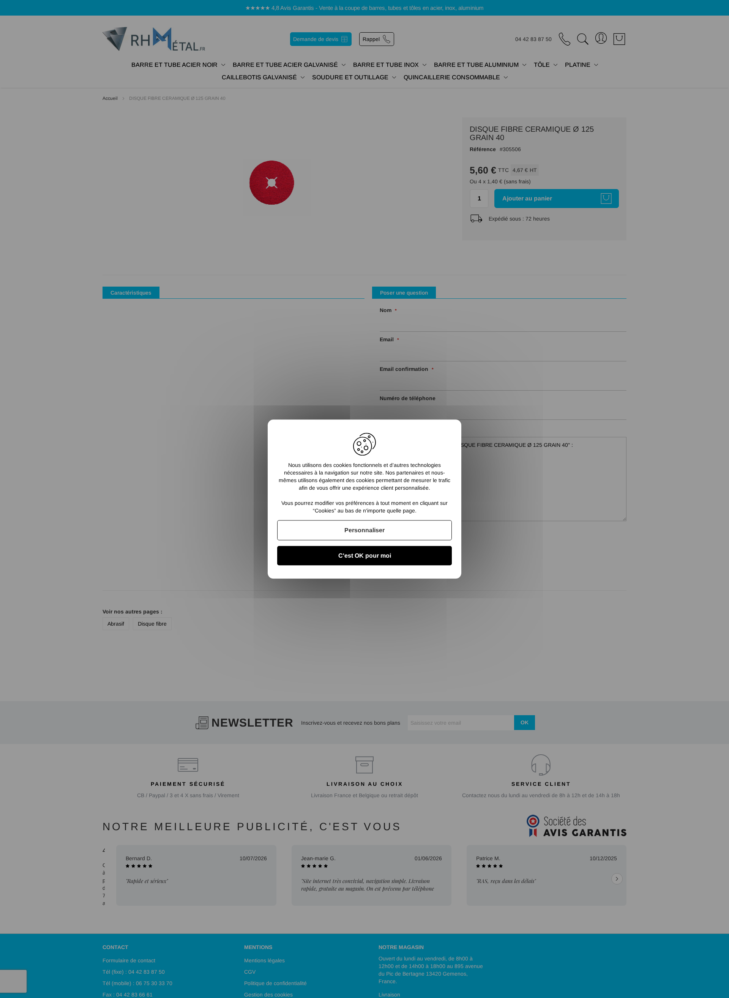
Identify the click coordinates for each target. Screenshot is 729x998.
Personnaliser (364, 530)
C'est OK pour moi (364, 555)
